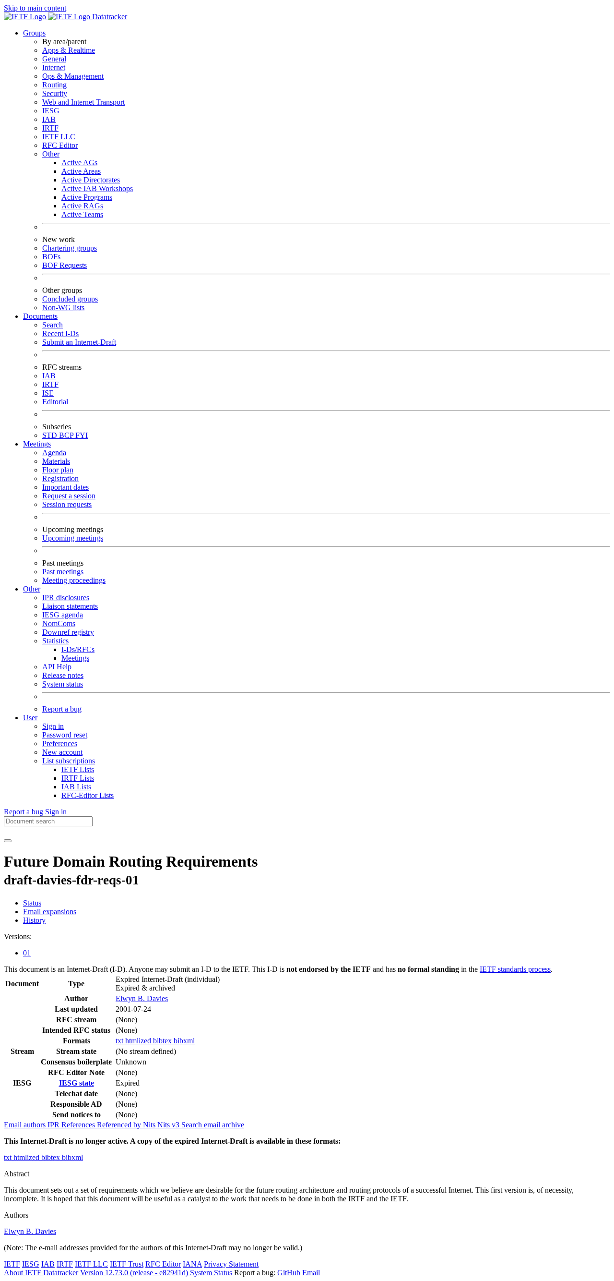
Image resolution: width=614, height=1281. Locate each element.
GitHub (288, 1273)
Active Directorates (90, 180)
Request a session (68, 496)
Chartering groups (69, 248)
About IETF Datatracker (41, 1273)
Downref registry (68, 632)
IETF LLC (58, 137)
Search (52, 325)
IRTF (50, 128)
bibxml (184, 1041)
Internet (53, 67)
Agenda (54, 452)
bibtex (163, 1041)
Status (32, 903)
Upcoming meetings (72, 538)
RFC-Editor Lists (87, 795)
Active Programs (86, 197)
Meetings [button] (37, 444)
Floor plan (57, 470)
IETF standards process (515, 969)
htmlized (139, 1041)
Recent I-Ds (60, 333)
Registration (60, 478)
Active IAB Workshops (97, 188)
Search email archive (212, 1125)
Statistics (55, 641)
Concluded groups (70, 299)
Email (311, 1273)
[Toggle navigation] (8, 840)
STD (50, 435)
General (54, 59)
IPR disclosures (65, 597)
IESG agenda (62, 615)
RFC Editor (60, 145)
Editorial (55, 402)
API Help (56, 667)
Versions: (18, 936)
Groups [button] (34, 33)
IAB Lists (76, 787)
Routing (54, 85)
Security (54, 93)
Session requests (67, 504)
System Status (211, 1273)
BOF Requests (64, 265)
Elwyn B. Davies (142, 998)
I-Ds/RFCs (77, 649)
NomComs (58, 623)
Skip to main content (35, 8)
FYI (81, 435)
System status (62, 684)
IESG (50, 111)
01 (27, 953)
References (79, 1125)
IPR (54, 1125)
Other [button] (31, 589)
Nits (150, 1125)
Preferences (59, 743)
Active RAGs (82, 206)
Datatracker (108, 16)
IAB (49, 119)
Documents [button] (40, 316)
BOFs (51, 257)
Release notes (62, 675)
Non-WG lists (63, 307)
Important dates (65, 487)
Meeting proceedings (74, 580)
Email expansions (49, 911)
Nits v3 (169, 1125)
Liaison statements (70, 606)
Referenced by (120, 1125)
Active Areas (81, 171)
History (34, 920)
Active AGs (79, 162)
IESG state (76, 1083)
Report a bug (62, 709)
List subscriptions (68, 761)
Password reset (64, 735)
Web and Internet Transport (83, 102)
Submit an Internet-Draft (79, 342)
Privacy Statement (231, 1264)
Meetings (75, 658)
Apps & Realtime (68, 50)
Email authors (25, 1125)
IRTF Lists (77, 778)
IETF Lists (77, 769)
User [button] (30, 717)
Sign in (53, 726)
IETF (12, 1264)
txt (120, 1041)
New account (62, 752)
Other (50, 154)
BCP (67, 435)
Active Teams (82, 214)
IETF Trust (126, 1264)
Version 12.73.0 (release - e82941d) (135, 1273)
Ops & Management (73, 76)
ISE (48, 393)
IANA (192, 1264)
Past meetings (62, 572)
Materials (56, 461)
